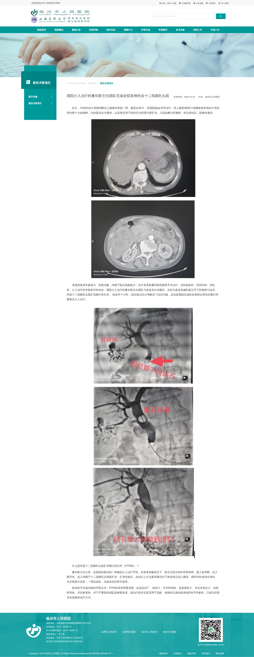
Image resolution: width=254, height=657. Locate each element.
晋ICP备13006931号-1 (102, 653)
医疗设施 (33, 96)
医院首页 (41, 29)
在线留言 (212, 3)
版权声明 (163, 653)
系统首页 (92, 83)
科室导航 (93, 29)
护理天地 (145, 29)
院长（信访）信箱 (169, 3)
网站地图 (220, 653)
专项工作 (215, 29)
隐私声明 (192, 653)
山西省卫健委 (129, 631)
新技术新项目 (35, 103)
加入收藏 (224, 3)
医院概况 (59, 29)
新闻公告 (76, 29)
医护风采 (111, 29)
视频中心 (128, 29)
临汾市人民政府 (149, 631)
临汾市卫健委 (169, 631)
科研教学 (163, 29)
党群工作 (197, 29)
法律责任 (177, 653)
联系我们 (206, 653)
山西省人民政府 (109, 631)
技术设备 (180, 29)
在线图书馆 (186, 3)
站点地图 (199, 3)
